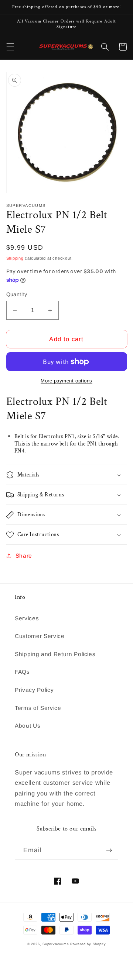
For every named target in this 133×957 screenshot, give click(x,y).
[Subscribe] (109, 850)
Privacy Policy (34, 690)
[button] (10, 47)
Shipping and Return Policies (55, 654)
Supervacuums (55, 944)
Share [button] (24, 555)
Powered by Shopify (88, 944)
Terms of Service (38, 708)
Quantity (16, 294)
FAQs (22, 672)
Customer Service (40, 636)
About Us (27, 725)
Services (27, 618)
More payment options (66, 381)
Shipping (15, 258)
